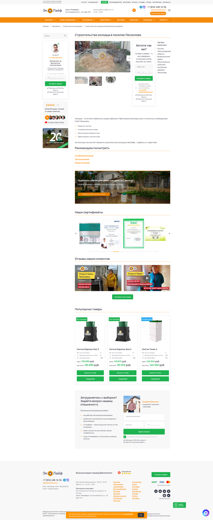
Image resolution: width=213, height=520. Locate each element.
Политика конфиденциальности (150, 514)
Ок (141, 515)
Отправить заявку (144, 78)
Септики (48, 20)
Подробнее (90, 379)
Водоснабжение (67, 20)
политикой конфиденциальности (146, 91)
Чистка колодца (82, 159)
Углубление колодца (84, 155)
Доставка (127, 2)
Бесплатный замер (158, 13)
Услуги (84, 2)
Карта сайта (144, 512)
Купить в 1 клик (90, 373)
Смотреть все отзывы (122, 297)
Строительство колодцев (72, 26)
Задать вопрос (144, 432)
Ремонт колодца (82, 163)
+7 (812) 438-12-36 (156, 7)
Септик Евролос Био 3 (88, 349)
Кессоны (134, 20)
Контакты (166, 2)
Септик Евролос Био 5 (120, 349)
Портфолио (157, 2)
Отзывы (142, 2)
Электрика (105, 20)
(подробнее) (128, 514)
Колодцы (147, 20)
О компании (93, 2)
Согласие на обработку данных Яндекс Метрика (155, 516)
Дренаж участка (119, 496)
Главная (46, 26)
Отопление (88, 20)
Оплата (135, 2)
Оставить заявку (55, 84)
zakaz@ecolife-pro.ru (158, 10)
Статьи (148, 2)
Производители (115, 2)
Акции (104, 2)
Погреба (120, 20)
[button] (128, 58)
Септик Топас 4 (149, 349)
